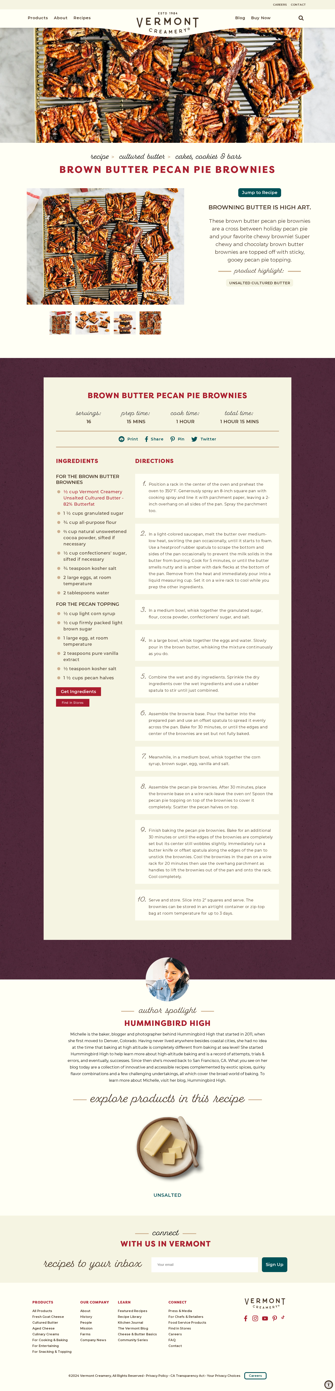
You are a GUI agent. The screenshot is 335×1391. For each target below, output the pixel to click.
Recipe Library (130, 1317)
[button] (299, 18)
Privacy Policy (157, 1376)
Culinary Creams (45, 1334)
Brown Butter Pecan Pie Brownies (167, 169)
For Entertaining (45, 1346)
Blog (240, 18)
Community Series (133, 1340)
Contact (298, 4)
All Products (42, 1311)
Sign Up (274, 1264)
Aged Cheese (43, 1328)
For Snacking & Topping (52, 1352)
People (86, 1322)
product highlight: (259, 271)
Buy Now (261, 18)
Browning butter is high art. (259, 207)
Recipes (82, 18)
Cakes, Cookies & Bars (208, 157)
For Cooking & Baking (50, 1340)
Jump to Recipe (259, 192)
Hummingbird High (167, 1023)
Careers (280, 4)
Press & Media (180, 1311)
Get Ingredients (78, 691)
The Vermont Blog (133, 1328)
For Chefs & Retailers (185, 1317)
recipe (101, 157)
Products (38, 18)
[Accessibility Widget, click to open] (328, 1384)
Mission (86, 1328)
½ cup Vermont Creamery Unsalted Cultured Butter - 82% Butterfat (93, 498)
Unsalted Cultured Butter (259, 283)
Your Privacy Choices (223, 1376)
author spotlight (167, 1011)
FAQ (172, 1340)
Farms (85, 1334)
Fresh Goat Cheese (48, 1317)
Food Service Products (187, 1322)
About (61, 18)
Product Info (167, 1147)
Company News (93, 1340)
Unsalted (168, 1195)
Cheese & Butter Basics (137, 1334)
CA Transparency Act (187, 1376)
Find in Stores (73, 703)
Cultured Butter (143, 157)
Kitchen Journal (130, 1322)
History (86, 1317)
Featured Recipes (132, 1311)
